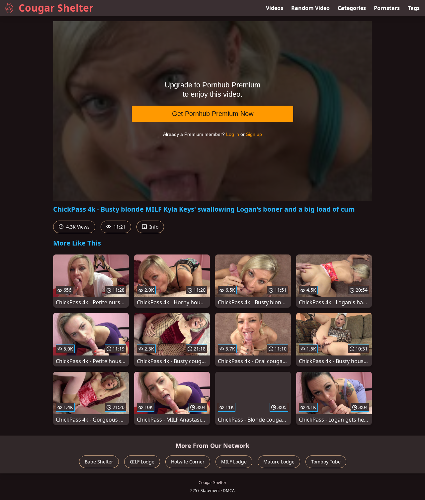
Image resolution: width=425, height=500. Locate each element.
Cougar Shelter (56, 8)
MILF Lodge (234, 461)
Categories (352, 8)
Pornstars (387, 8)
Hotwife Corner (188, 461)
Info (153, 227)
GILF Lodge (142, 461)
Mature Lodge (279, 461)
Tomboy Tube (326, 461)
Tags (414, 8)
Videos (274, 8)
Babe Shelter (99, 461)
